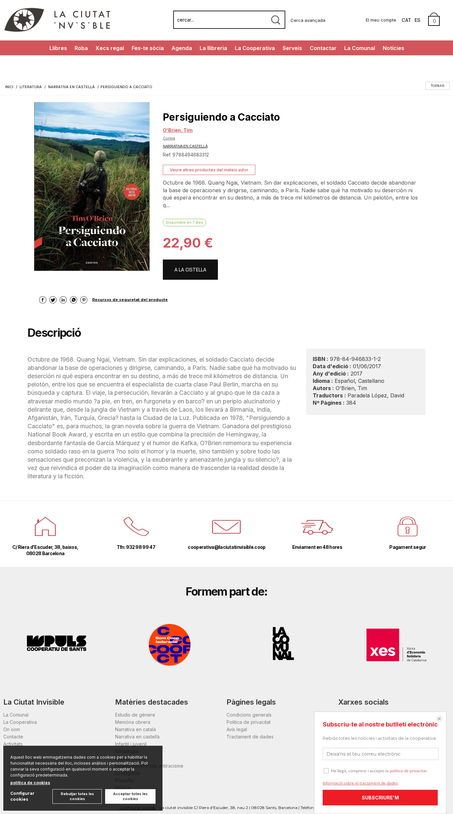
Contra (169, 138)
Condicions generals (249, 715)
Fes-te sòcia (148, 48)
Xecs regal (110, 48)
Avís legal (237, 729)
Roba (81, 48)
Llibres (58, 48)
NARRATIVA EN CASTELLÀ (185, 146)
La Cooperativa (255, 48)
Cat (406, 20)
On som (11, 729)
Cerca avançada (308, 20)
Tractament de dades (250, 736)
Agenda (181, 48)
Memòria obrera (132, 722)
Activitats (13, 744)
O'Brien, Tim (178, 130)
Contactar (323, 48)
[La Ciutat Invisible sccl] (57, 31)
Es (418, 20)
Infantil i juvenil (131, 744)
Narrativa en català (135, 729)
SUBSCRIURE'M (380, 797)
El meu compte (381, 20)
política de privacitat (408, 771)
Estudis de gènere (135, 715)
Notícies (393, 48)
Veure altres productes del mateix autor (209, 169)
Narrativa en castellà (137, 736)
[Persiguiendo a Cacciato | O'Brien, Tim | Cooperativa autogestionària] (92, 186)
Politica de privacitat (249, 722)
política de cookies (30, 782)
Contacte (13, 736)
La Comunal (359, 48)
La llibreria (213, 48)
